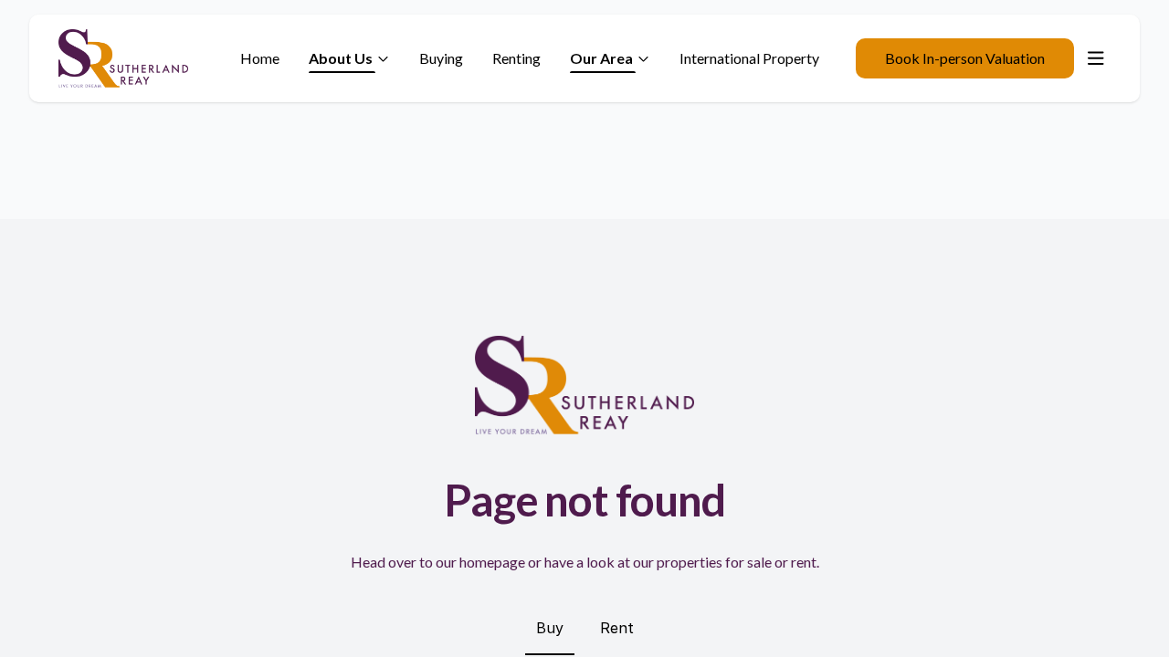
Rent (617, 628)
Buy (549, 628)
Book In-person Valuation (965, 58)
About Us (341, 58)
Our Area (601, 58)
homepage (492, 561)
